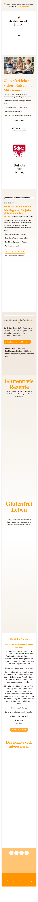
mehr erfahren (19, 729)
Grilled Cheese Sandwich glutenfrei (17, 458)
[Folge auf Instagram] (11, 853)
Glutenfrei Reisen (11, 807)
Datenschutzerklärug (25, 881)
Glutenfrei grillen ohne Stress (15, 588)
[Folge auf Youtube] (21, 853)
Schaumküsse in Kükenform (15, 491)
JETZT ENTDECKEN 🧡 (14, 251)
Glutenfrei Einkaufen (13, 840)
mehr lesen (9, 427)
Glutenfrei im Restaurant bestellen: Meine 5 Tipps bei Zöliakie (17, 554)
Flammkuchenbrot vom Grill (15, 425)
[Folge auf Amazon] (16, 853)
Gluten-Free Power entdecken (16, 342)
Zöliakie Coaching (12, 621)
